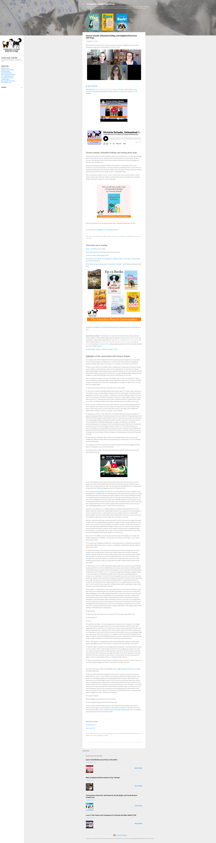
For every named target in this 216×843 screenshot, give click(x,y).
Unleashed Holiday (126, 669)
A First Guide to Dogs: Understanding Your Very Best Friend (102, 264)
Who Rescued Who (100, 252)
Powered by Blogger (121, 835)
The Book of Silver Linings (93, 255)
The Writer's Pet (6, 82)
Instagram (110, 349)
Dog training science (7, 78)
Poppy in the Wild (90, 249)
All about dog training (7, 70)
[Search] (157, 4)
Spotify (110, 91)
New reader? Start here (8, 81)
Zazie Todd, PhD (90, 728)
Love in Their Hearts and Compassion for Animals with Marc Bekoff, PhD (111, 815)
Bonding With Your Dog (103, 491)
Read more (138, 768)
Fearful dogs (5, 79)
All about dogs (5, 71)
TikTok (115, 349)
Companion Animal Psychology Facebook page (116, 709)
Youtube (121, 89)
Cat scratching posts (7, 76)
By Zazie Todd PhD (91, 86)
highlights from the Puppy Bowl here (108, 230)
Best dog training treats (8, 74)
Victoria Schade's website (93, 349)
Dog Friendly (89, 252)
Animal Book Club (6, 73)
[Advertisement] (152, 39)
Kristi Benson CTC (91, 725)
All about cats (5, 68)
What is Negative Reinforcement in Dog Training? (103, 777)
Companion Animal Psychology (100, 4)
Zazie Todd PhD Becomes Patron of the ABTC (101, 760)
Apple (105, 91)
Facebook (104, 349)
